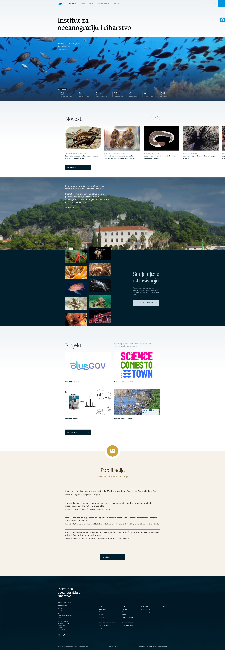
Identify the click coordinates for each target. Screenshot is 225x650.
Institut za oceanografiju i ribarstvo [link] (69, 592)
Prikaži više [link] (106, 557)
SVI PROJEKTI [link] (72, 432)
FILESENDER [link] (61, 630)
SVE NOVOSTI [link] (72, 168)
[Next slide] (157, 118)
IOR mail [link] (60, 627)
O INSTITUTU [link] (68, 207)
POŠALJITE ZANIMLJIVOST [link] (144, 303)
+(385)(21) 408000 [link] (65, 621)
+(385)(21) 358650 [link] (65, 623)
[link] (222, 20)
